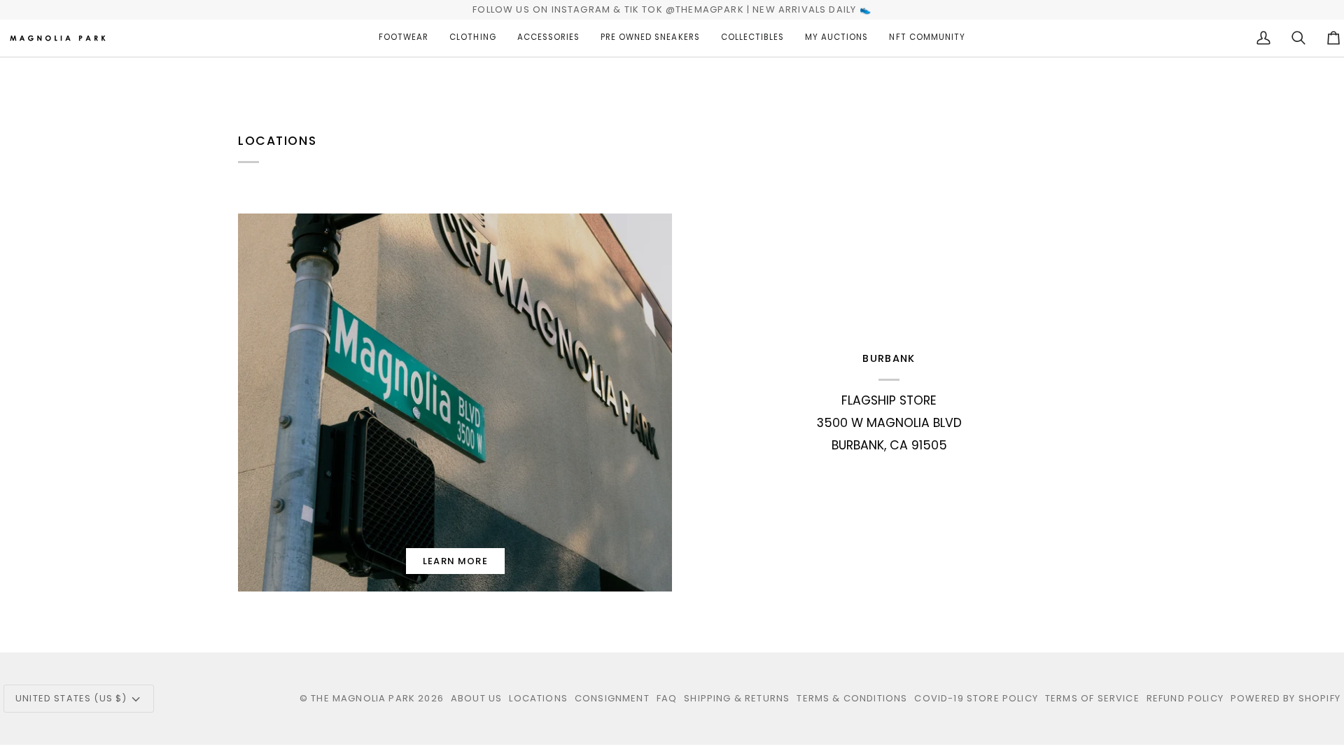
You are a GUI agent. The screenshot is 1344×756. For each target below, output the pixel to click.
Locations (538, 698)
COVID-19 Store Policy (976, 698)
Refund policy (1185, 698)
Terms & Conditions (852, 698)
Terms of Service (1092, 698)
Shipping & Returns (737, 698)
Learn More (455, 561)
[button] (403, 38)
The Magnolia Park (363, 698)
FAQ (667, 698)
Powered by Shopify (1285, 698)
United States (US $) (71, 698)
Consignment (612, 698)
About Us (476, 698)
